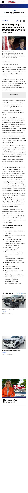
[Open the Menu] (2, 2)
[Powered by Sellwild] (24, 377)
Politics (5, 21)
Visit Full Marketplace (21, 293)
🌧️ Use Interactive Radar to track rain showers (14, 13)
